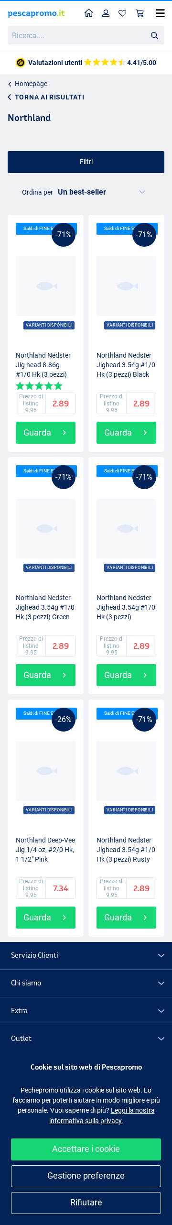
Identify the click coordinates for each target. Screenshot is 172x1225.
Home (89, 13)
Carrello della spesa (140, 13)
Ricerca (154, 35)
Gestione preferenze (86, 1175)
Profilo (106, 13)
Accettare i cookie (86, 1149)
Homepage (31, 84)
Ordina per (37, 192)
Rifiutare (86, 1202)
